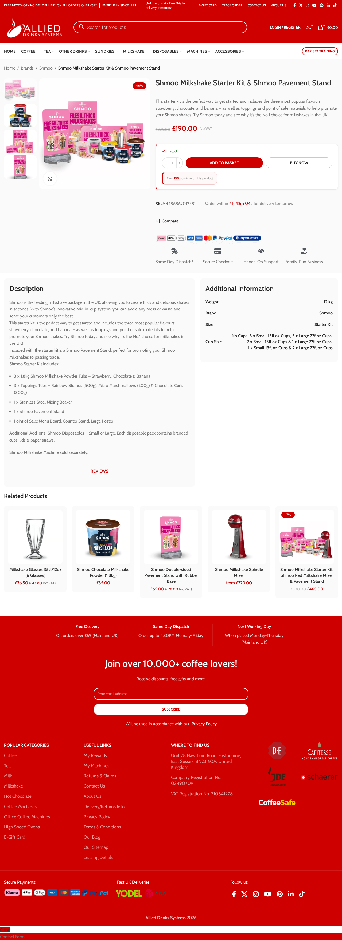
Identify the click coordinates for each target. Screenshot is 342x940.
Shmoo (46, 68)
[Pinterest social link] (321, 5)
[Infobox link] (87, 631)
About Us (92, 796)
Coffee (10, 755)
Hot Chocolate (18, 796)
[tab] (99, 471)
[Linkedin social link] (328, 5)
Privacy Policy (204, 723)
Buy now (299, 162)
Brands (27, 68)
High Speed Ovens (22, 827)
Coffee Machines (20, 806)
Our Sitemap (96, 847)
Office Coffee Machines (27, 816)
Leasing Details (98, 857)
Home (9, 68)
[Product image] (103, 537)
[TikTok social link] (335, 5)
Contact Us (94, 786)
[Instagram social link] (307, 5)
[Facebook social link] (294, 5)
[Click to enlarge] (50, 178)
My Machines (96, 765)
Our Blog (92, 837)
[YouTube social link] (314, 5)
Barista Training (320, 51)
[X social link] (300, 5)
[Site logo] (33, 26)
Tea (7, 765)
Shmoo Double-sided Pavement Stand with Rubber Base (171, 575)
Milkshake (13, 786)
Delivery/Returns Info (104, 806)
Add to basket (224, 162)
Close (5, 929)
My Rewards (95, 755)
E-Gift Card (14, 837)
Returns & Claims (100, 775)
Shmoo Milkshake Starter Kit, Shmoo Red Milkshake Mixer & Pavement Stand (306, 575)
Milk (8, 775)
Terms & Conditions (102, 827)
